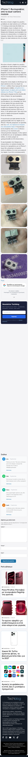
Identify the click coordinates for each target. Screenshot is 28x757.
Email (2, 552)
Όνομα (3, 545)
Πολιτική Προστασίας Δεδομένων (17, 743)
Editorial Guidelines (16, 747)
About (13, 750)
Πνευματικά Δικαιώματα (14, 746)
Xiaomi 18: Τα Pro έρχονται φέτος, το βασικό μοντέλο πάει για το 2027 (13, 655)
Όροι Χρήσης (6, 743)
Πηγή (2, 280)
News (3, 19)
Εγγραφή (14, 316)
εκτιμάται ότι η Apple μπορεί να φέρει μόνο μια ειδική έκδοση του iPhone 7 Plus (13, 90)
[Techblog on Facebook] (3, 737)
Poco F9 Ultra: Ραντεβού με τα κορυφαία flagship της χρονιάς (13, 592)
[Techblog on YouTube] (10, 737)
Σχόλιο (3, 526)
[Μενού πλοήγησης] (25, 2)
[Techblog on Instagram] (6, 737)
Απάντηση (8, 470)
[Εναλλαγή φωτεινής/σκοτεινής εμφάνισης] (23, 2)
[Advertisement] (14, 389)
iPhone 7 (3, 86)
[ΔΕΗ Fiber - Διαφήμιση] (14, 52)
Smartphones (6, 587)
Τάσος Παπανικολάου (15, 16)
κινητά (15, 129)
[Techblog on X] (14, 737)
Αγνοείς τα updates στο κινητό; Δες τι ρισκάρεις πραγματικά (13, 686)
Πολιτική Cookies (8, 744)
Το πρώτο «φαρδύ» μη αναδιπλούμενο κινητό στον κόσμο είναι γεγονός (13, 623)
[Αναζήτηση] (20, 3)
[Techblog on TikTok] (17, 737)
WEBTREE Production (19, 750)
